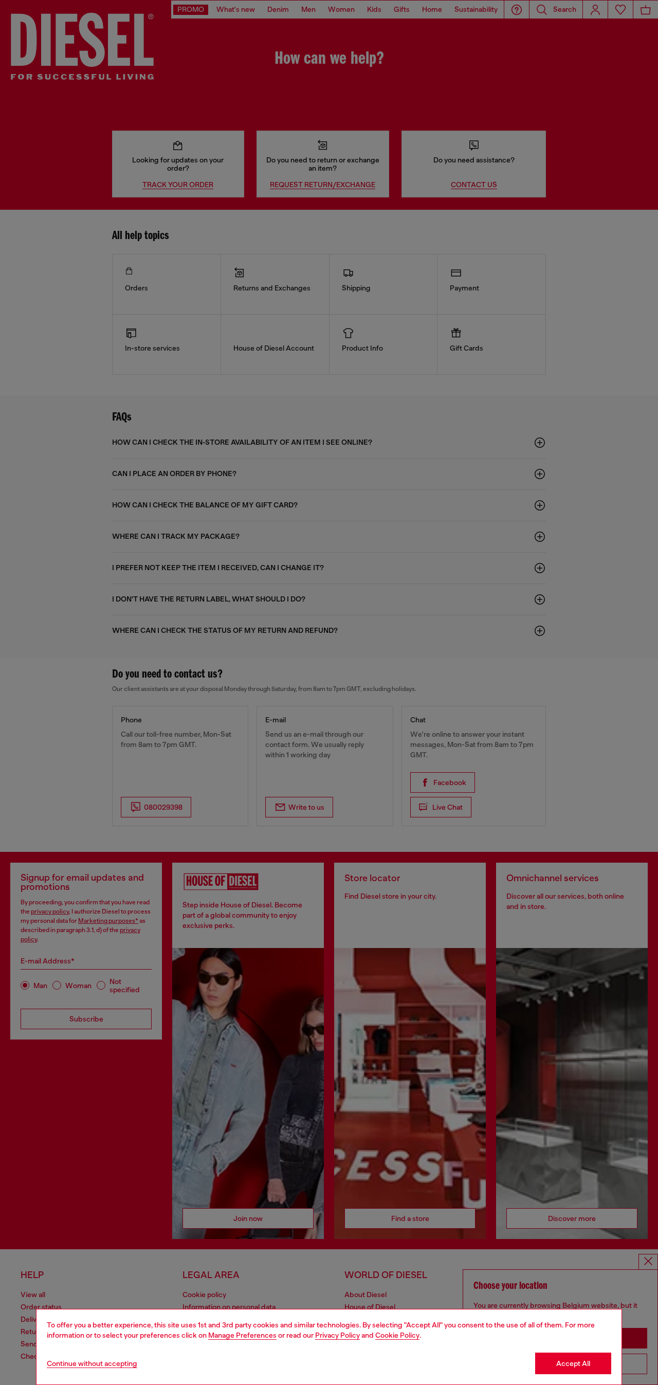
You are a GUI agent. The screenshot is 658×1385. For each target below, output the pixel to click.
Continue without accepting (92, 1363)
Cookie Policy (397, 1335)
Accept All (573, 1363)
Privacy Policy (337, 1335)
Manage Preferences (242, 1335)
